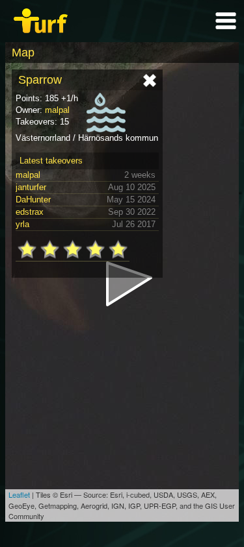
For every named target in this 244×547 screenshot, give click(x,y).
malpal (57, 110)
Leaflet (19, 494)
